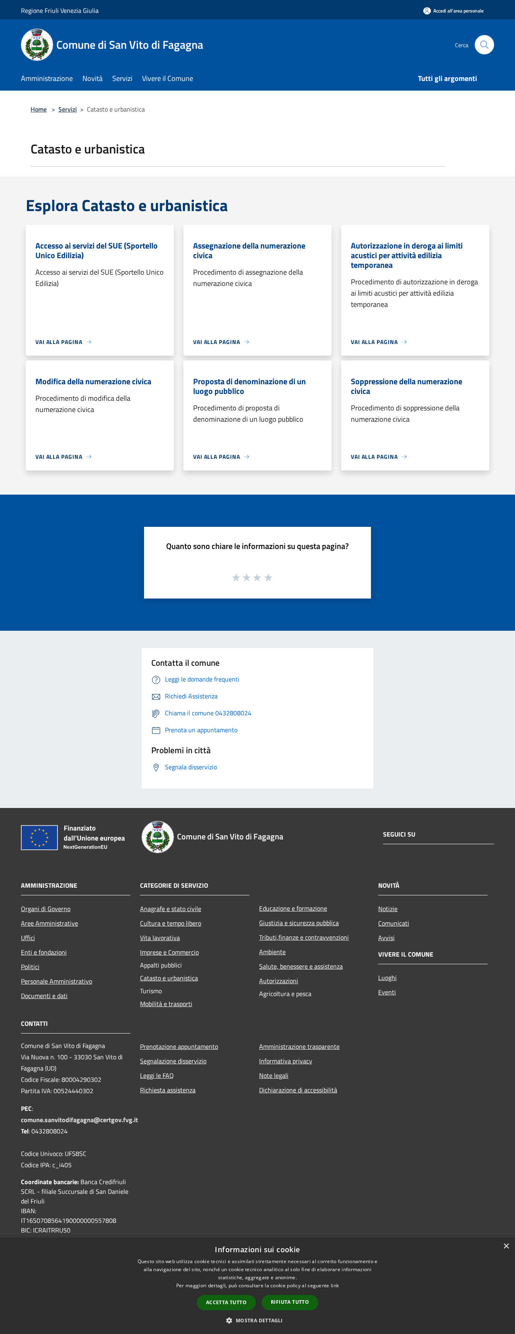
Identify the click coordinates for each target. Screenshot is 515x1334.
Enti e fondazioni (44, 952)
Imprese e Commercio (169, 952)
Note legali (273, 1075)
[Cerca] (484, 44)
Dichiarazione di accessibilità (298, 1090)
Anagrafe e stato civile (170, 909)
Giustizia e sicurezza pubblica (299, 923)
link (335, 1285)
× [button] (506, 1246)
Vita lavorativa (160, 937)
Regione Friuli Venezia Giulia (60, 10)
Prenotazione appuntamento (179, 1046)
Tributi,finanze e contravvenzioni (304, 937)
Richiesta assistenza (168, 1090)
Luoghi (387, 977)
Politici (30, 967)
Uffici (28, 937)
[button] (257, 1320)
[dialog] (257, 1286)
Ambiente (272, 952)
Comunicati (393, 923)
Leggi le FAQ (157, 1075)
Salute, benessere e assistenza (301, 966)
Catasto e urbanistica (169, 978)
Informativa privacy (285, 1061)
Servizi (67, 109)
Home (39, 109)
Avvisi (386, 937)
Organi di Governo (45, 909)
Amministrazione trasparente (299, 1046)
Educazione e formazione (293, 908)
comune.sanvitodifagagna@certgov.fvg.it (79, 1120)
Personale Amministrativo (56, 981)
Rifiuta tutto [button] (290, 1302)
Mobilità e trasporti (166, 1004)
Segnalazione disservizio (173, 1061)
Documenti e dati (44, 995)
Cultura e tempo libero (170, 923)
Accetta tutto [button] (226, 1302)
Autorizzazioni (278, 981)
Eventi (387, 992)
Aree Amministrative (49, 923)
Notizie (388, 909)
